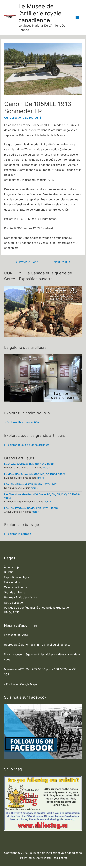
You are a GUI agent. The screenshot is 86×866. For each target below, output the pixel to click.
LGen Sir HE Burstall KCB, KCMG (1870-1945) (30, 484)
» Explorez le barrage (17, 533)
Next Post (62, 262)
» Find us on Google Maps (20, 684)
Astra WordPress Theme (52, 857)
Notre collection (14, 602)
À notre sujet (12, 567)
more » (46, 467)
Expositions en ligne (16, 577)
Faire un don (12, 582)
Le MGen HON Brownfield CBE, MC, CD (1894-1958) (34, 474)
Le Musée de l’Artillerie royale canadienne (39, 13)
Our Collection (13, 117)
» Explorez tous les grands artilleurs (26, 444)
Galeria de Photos (15, 587)
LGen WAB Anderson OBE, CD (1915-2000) (29, 463)
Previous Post (26, 262)
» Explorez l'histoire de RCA (21, 422)
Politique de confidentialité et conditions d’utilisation (37, 607)
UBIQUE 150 (12, 612)
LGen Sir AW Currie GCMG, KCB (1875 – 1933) (31, 508)
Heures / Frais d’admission (21, 597)
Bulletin (8, 572)
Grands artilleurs (14, 592)
